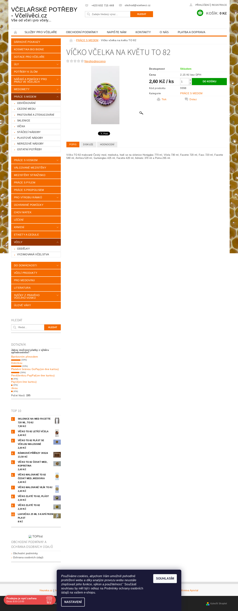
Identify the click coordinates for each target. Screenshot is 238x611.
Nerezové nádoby (30, 143)
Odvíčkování (26, 102)
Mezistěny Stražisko (29, 175)
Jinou (14, 388)
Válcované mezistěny (30, 167)
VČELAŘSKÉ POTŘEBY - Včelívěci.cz (44, 14)
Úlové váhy (22, 305)
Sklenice (23, 120)
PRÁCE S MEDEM (25, 96)
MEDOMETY (22, 89)
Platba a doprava (191, 32)
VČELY (18, 242)
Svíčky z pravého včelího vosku (27, 296)
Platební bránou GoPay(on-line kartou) (35, 369)
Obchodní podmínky (82, 32)
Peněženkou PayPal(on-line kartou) (33, 375)
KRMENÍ (19, 227)
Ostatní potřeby (29, 149)
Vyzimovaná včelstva (33, 254)
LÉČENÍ (19, 219)
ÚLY (16, 64)
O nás (164, 32)
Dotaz (193, 99)
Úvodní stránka (15, 32)
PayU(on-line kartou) (24, 381)
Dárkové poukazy (27, 41)
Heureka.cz (46, 590)
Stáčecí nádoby (29, 132)
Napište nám (117, 32)
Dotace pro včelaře (29, 56)
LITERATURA (22, 287)
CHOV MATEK (22, 212)
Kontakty (143, 32)
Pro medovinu (24, 280)
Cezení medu (26, 108)
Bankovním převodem (24, 356)
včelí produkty (25, 272)
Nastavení (73, 602)
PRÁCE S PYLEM (24, 182)
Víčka (21, 126)
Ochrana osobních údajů (28, 557)
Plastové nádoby (30, 137)
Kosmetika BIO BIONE (29, 49)
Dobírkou (16, 362)
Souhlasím (165, 578)
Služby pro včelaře (41, 32)
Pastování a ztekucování (35, 114)
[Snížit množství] (190, 83)
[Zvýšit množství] (190, 80)
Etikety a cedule (26, 234)
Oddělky (23, 248)
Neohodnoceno (95, 61)
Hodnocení (107, 144)
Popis (72, 144)
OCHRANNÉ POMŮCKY (28, 204)
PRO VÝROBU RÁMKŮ (28, 197)
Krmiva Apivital (189, 590)
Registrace (219, 5)
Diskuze (88, 144)
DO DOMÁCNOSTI (25, 265)
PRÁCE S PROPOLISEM (29, 189)
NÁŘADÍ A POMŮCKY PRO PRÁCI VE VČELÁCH (30, 80)
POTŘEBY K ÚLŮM (26, 71)
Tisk (164, 99)
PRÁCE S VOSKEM (26, 160)
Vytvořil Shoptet (218, 603)
